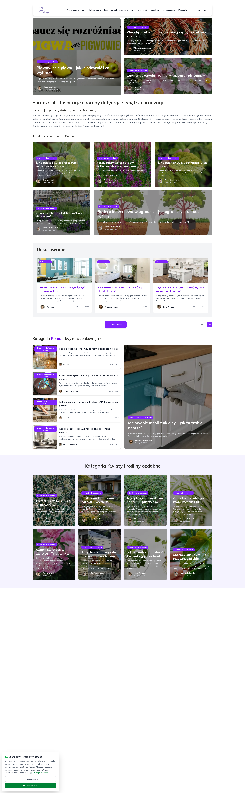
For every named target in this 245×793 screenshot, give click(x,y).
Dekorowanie (94, 10)
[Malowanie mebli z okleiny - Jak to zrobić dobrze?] (168, 397)
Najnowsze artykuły (76, 10)
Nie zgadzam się (31, 779)
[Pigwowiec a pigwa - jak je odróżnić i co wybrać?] (77, 56)
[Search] (199, 9)
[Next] (209, 324)
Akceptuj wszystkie (31, 785)
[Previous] (202, 324)
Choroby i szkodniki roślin (138, 27)
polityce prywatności (39, 773)
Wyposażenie (168, 10)
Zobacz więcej (115, 324)
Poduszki (182, 10)
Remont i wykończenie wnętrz (118, 10)
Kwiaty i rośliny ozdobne (147, 10)
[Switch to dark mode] (205, 10)
